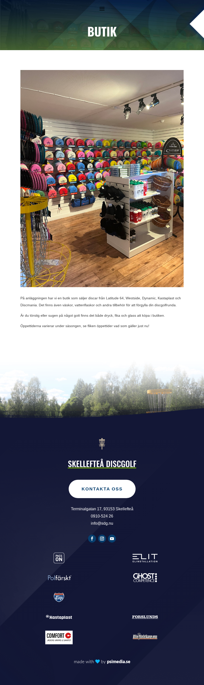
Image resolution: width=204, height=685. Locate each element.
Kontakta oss (102, 488)
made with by (102, 662)
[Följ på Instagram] (102, 539)
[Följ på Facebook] (92, 539)
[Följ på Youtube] (112, 539)
